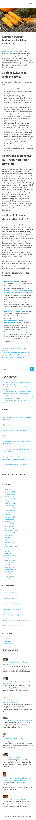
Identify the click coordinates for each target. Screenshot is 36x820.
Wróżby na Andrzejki (10, 598)
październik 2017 (11, 569)
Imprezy (8, 641)
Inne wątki (27, 47)
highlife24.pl (18, 47)
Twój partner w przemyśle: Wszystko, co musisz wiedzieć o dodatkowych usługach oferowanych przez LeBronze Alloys (16, 355)
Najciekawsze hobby (10, 593)
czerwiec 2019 (10, 555)
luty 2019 (8, 565)
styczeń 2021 (9, 526)
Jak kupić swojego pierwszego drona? (20, 720)
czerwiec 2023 (10, 510)
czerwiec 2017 (10, 576)
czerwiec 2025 (10, 492)
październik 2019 (11, 546)
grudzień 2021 (10, 517)
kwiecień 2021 (10, 521)
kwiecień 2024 (10, 503)
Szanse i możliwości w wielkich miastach (16, 620)
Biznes (7, 639)
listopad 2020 (9, 528)
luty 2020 (8, 537)
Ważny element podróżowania (13, 626)
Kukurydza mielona (8, 51)
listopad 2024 (9, 496)
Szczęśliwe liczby (10, 281)
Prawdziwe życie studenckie (12, 609)
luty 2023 (8, 515)
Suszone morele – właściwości (18, 799)
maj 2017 (8, 578)
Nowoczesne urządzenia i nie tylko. (17, 332)
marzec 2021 (9, 524)
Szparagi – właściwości (12, 302)
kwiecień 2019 (10, 560)
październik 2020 (11, 530)
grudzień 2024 (10, 494)
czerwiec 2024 (10, 499)
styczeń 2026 (9, 490)
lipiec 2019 (8, 553)
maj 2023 (8, 512)
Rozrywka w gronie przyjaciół (13, 615)
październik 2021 (11, 519)
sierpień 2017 (9, 571)
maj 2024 (8, 501)
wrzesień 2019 (10, 549)
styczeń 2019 (9, 567)
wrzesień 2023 (10, 508)
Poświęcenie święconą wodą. (14, 311)
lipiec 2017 (8, 574)
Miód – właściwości (14, 757)
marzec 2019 (9, 562)
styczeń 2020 (9, 540)
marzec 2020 (9, 535)
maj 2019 (8, 558)
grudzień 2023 (10, 505)
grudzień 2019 (10, 542)
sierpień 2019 (9, 551)
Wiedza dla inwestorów (11, 436)
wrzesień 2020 (10, 533)
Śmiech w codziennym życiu (12, 604)
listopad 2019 (9, 544)
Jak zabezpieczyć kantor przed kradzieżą (17, 430)
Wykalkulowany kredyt (10, 425)
